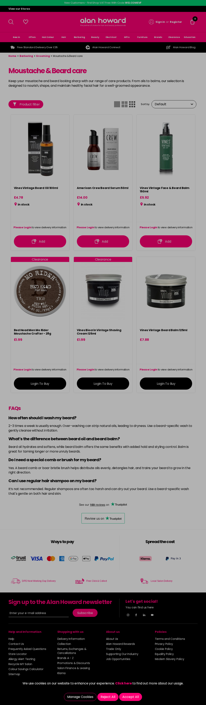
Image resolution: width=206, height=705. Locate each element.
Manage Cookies (80, 697)
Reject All (108, 697)
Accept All (130, 697)
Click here (123, 683)
